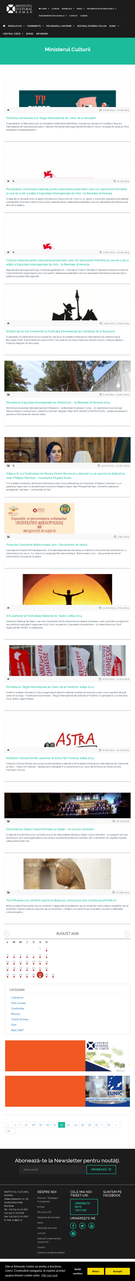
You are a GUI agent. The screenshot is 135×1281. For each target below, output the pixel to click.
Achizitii (41, 1233)
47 (26, 1124)
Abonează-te (101, 1169)
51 (55, 1124)
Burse (29, 34)
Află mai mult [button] (49, 1275)
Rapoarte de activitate (48, 1217)
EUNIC (113, 26)
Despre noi (67, 9)
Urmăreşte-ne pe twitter (83, 1207)
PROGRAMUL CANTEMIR (59, 26)
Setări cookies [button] (77, 1271)
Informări (42, 34)
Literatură (17, 997)
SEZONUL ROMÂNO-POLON (92, 26)
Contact (73, 16)
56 (89, 1124)
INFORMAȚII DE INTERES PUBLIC (100, 9)
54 (75, 1124)
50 (47, 1124)
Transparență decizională (51, 16)
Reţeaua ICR (15, 26)
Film (13, 1024)
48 (33, 1124)
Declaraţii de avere (47, 1228)
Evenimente (34, 26)
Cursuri (55, 9)
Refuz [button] (95, 1271)
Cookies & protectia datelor (51, 1252)
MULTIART (17, 1030)
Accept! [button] (117, 1271)
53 (68, 1124)
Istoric (40, 1222)
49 (40, 1124)
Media (79, 9)
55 (82, 1124)
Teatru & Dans (19, 1019)
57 (96, 1124)
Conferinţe (17, 1008)
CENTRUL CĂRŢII (11, 34)
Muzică (15, 1014)
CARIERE (83, 16)
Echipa (40, 1206)
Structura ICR (44, 1212)
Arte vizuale (18, 1003)
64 (108, 1124)
